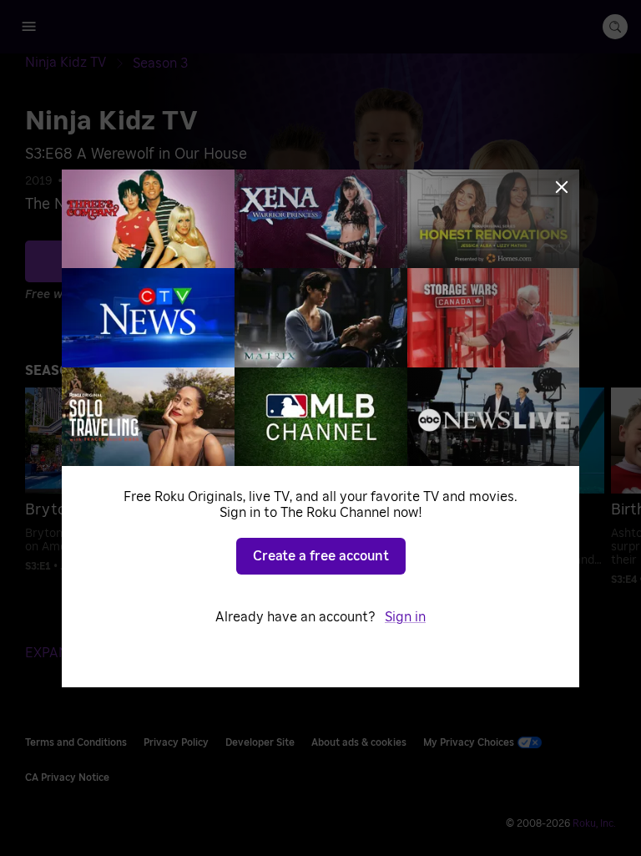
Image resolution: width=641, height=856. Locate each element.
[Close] (561, 187)
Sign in (405, 617)
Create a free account (321, 556)
